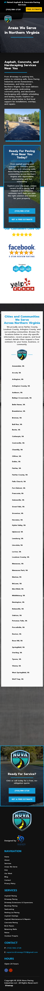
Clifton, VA (16, 456)
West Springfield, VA (20, 672)
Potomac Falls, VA (19, 621)
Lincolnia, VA (17, 545)
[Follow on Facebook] (6, 970)
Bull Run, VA (17, 424)
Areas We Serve (10, 867)
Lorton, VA (16, 552)
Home (6, 857)
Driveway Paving (10, 899)
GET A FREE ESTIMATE (22, 219)
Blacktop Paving (10, 906)
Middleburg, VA (18, 595)
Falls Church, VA (19, 481)
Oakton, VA (17, 615)
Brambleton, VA (18, 411)
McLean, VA (17, 583)
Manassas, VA (17, 564)
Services (7, 864)
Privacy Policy (9, 884)
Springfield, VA (18, 647)
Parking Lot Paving (11, 913)
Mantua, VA (16, 577)
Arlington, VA (17, 379)
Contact (7, 880)
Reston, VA (16, 634)
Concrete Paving (11, 923)
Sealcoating (9, 909)
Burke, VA (16, 430)
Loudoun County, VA (20, 557)
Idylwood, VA (17, 532)
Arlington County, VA (21, 386)
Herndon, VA (17, 520)
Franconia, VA (17, 493)
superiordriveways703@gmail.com (22, 952)
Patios (6, 933)
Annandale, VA (18, 366)
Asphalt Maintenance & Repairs (17, 919)
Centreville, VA (18, 443)
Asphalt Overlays (11, 916)
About (6, 860)
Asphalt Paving (10, 896)
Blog (6, 877)
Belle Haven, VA (18, 404)
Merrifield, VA (17, 589)
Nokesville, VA (18, 609)
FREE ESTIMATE (34, 9)
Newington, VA (18, 602)
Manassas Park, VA (20, 570)
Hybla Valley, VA (19, 525)
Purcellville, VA (18, 627)
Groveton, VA (17, 513)
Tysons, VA (16, 659)
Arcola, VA (16, 373)
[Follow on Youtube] (11, 970)
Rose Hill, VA (17, 641)
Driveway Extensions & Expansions (18, 903)
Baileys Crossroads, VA (22, 398)
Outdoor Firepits (11, 936)
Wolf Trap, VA (17, 679)
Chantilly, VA (17, 450)
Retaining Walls (10, 929)
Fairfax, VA (16, 468)
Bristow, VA (17, 418)
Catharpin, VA (18, 436)
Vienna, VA (16, 666)
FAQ (6, 870)
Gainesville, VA (18, 500)
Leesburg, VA (17, 538)
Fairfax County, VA (20, 475)
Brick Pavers (9, 926)
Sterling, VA (17, 652)
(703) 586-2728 (13, 9)
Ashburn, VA (17, 392)
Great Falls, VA (18, 507)
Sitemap (9, 985)
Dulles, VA (16, 461)
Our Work (8, 874)
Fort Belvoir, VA (18, 488)
